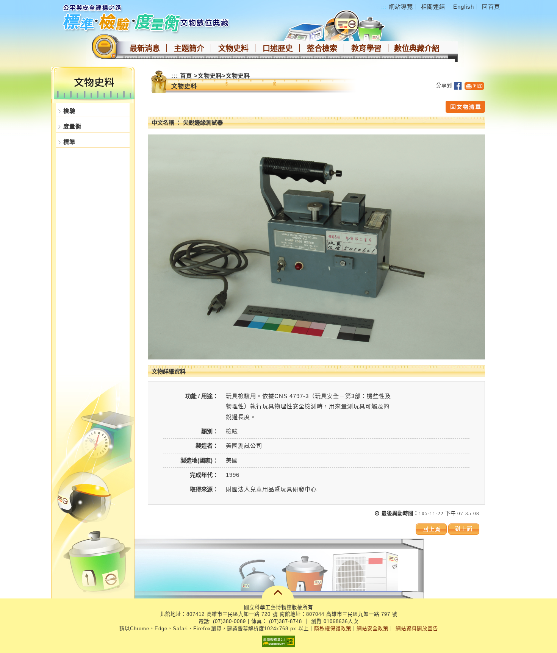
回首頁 (491, 6)
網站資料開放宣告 (417, 628)
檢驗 (69, 111)
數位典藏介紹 (417, 48)
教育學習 (366, 48)
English (463, 6)
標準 (69, 142)
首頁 (186, 75)
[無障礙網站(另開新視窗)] (278, 641)
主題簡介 (189, 48)
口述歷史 (278, 48)
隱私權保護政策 (332, 628)
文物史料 (233, 48)
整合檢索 (322, 48)
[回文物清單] (465, 106)
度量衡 (72, 126)
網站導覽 (401, 6)
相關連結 (433, 6)
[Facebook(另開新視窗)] (458, 85)
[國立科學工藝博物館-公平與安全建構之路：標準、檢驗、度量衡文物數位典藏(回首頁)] (147, 18)
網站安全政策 (372, 628)
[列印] (474, 85)
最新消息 (145, 48)
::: (384, 6)
